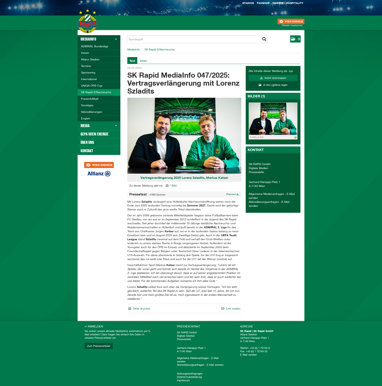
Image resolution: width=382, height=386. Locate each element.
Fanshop (263, 3)
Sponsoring (88, 72)
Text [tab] (132, 60)
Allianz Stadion (90, 59)
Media (85, 125)
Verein (85, 52)
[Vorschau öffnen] (184, 136)
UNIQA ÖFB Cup (91, 85)
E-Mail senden (215, 364)
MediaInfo (88, 39)
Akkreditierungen (91, 111)
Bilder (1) (256, 96)
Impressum (183, 380)
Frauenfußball (89, 98)
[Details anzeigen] (295, 137)
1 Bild (172, 185)
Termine (86, 66)
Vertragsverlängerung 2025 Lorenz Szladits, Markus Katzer (184, 178)
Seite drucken (141, 308)
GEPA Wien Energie (94, 134)
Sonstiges (87, 105)
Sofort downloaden (275, 77)
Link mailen (233, 308)
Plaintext (231, 194)
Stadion (248, 3)
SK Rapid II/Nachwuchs (96, 92)
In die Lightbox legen (275, 84)
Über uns (87, 142)
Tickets (277, 3)
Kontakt (87, 150)
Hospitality (294, 3)
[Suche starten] (264, 39)
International (89, 79)
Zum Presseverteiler (98, 345)
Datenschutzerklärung (189, 376)
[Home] (87, 24)
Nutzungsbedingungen (190, 373)
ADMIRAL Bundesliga (94, 46)
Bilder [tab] (143, 60)
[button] (295, 39)
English (85, 118)
